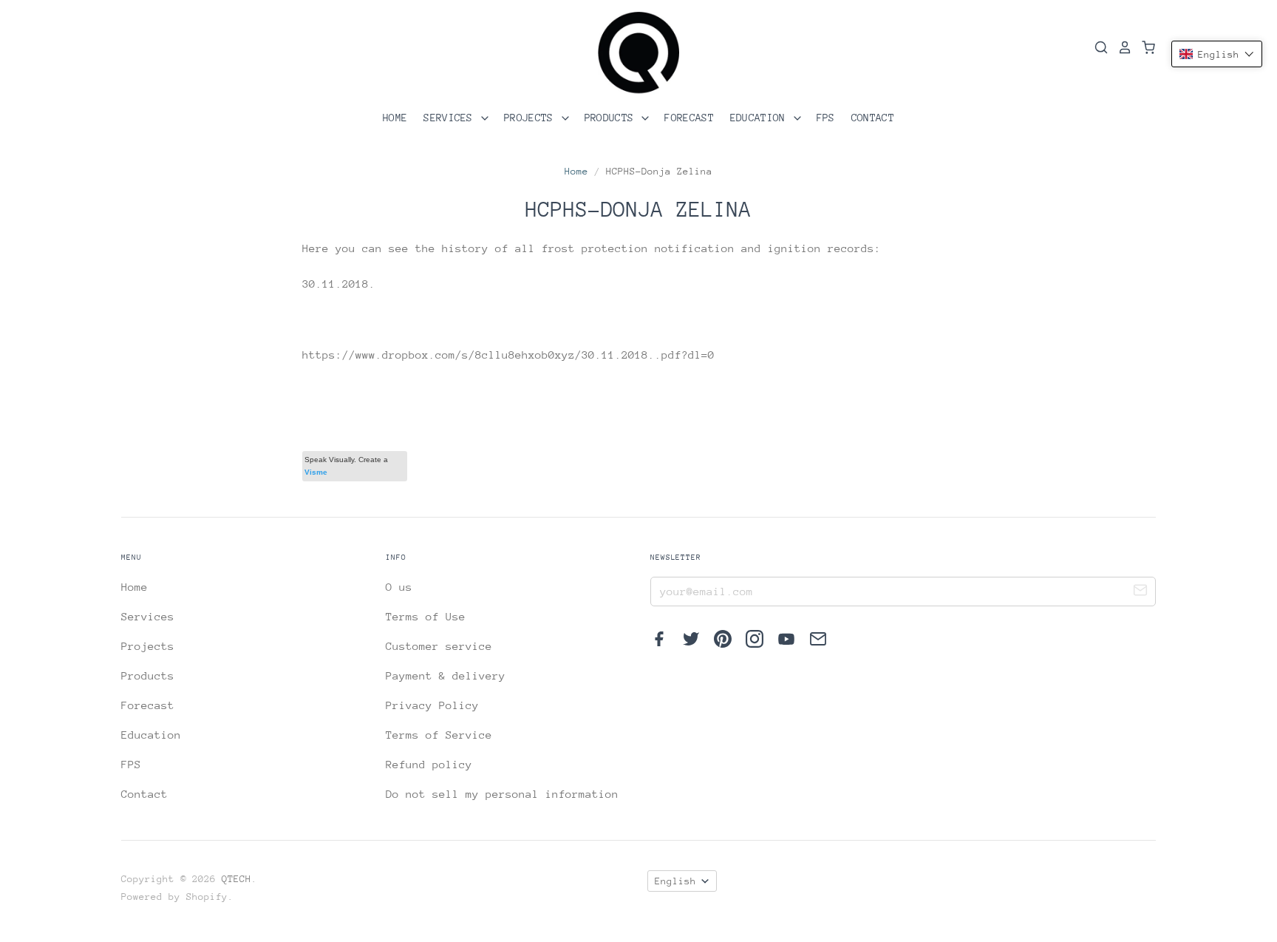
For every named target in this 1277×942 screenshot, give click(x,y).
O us (399, 586)
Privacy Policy (432, 705)
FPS (826, 117)
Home (395, 117)
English (675, 881)
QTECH (236, 878)
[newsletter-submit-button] (1140, 592)
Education (760, 117)
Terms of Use (426, 616)
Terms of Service (439, 734)
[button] (1216, 54)
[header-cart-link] (1144, 47)
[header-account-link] (1120, 47)
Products (612, 117)
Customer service (439, 646)
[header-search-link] (1097, 47)
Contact (872, 117)
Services (451, 117)
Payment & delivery (445, 675)
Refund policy (429, 764)
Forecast (688, 117)
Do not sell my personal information (502, 793)
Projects (531, 117)
